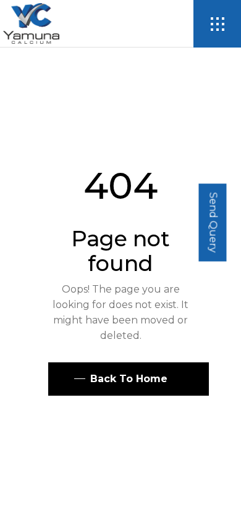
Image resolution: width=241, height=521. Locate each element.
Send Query (213, 222)
